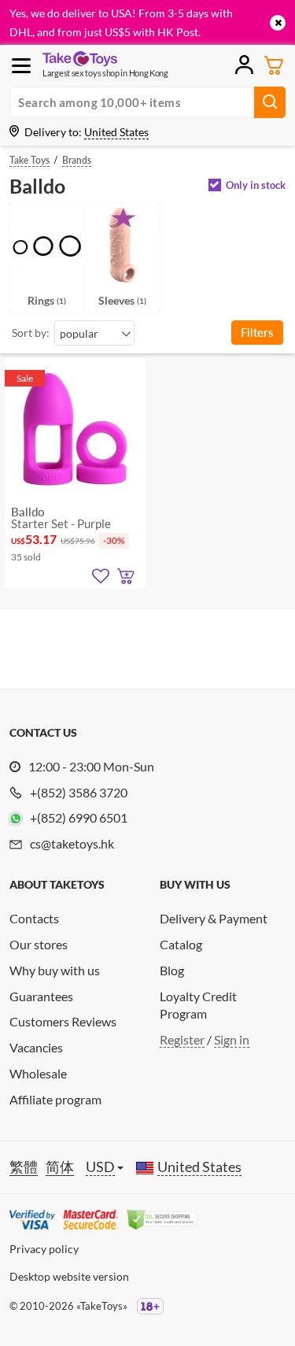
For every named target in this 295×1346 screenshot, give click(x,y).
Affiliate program (55, 1099)
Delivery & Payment (213, 918)
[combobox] (94, 333)
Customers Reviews (62, 1021)
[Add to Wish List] (100, 576)
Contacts (34, 918)
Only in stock (256, 185)
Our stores (38, 944)
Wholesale (38, 1073)
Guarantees (41, 996)
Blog (172, 970)
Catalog (181, 944)
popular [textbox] (79, 333)
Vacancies (36, 1047)
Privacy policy (44, 1248)
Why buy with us (54, 970)
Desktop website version (69, 1276)
